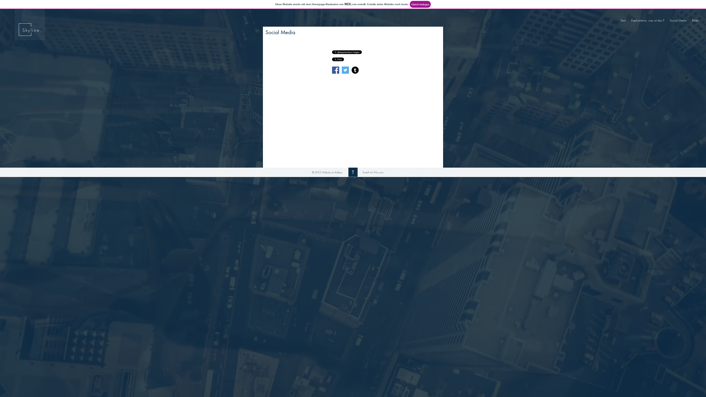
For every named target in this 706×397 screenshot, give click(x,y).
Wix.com (378, 172)
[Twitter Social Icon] (345, 70)
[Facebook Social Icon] (335, 70)
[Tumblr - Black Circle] (355, 70)
